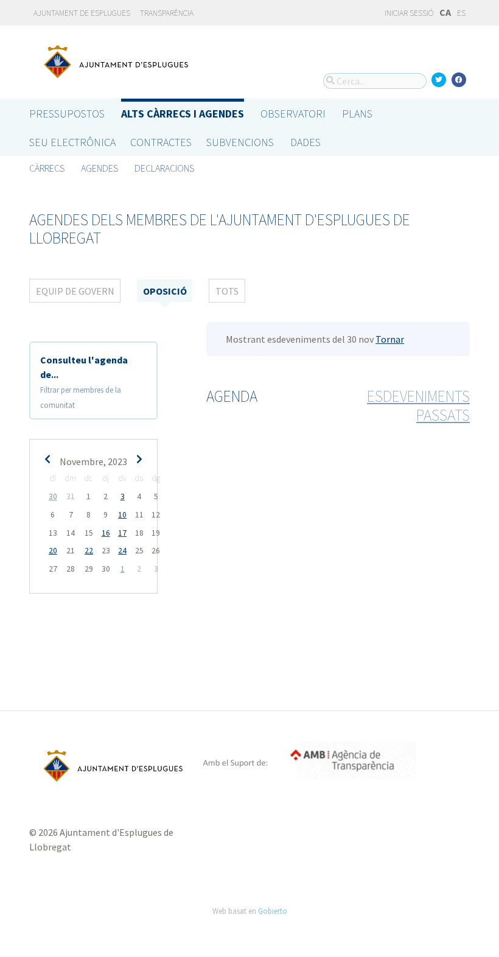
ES (461, 13)
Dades (305, 142)
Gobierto (272, 911)
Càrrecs (47, 168)
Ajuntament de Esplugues (81, 13)
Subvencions (240, 142)
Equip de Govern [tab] (75, 291)
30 (53, 496)
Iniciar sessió (408, 13)
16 (106, 533)
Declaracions (164, 168)
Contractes (161, 142)
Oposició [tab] (165, 291)
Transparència (167, 13)
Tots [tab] (227, 291)
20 (53, 550)
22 (89, 550)
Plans (357, 114)
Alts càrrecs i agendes (182, 114)
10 (122, 515)
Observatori (293, 114)
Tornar (389, 339)
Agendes (99, 168)
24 (122, 550)
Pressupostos (67, 114)
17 (122, 533)
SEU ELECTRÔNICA (72, 142)
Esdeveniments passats (418, 406)
